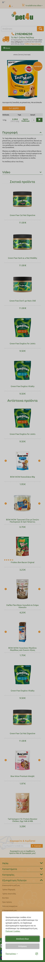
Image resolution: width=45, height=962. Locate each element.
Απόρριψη (22, 946)
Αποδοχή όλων (22, 939)
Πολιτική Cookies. (13, 931)
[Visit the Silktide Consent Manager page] (36, 953)
